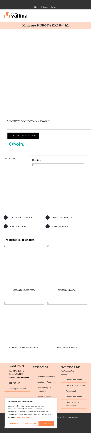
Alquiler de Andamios (46, 382)
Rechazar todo (30, 423)
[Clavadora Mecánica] (67, 247)
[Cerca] (54, 399)
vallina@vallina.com (17, 389)
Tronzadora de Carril (67, 347)
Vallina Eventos (44, 397)
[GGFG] (45, 72)
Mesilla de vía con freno (24, 290)
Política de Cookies (74, 397)
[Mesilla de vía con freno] (24, 247)
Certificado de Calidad (75, 385)
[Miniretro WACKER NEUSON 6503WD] (24, 304)
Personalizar (15, 423)
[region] (31, 413)
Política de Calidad (74, 380)
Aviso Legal (71, 391)
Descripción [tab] (9, 158)
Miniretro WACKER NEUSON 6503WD (24, 347)
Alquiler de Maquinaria (47, 376)
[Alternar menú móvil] (86, 13)
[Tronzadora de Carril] (67, 304)
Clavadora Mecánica (67, 290)
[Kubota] (16, 143)
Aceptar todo (46, 423)
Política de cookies (24, 417)
